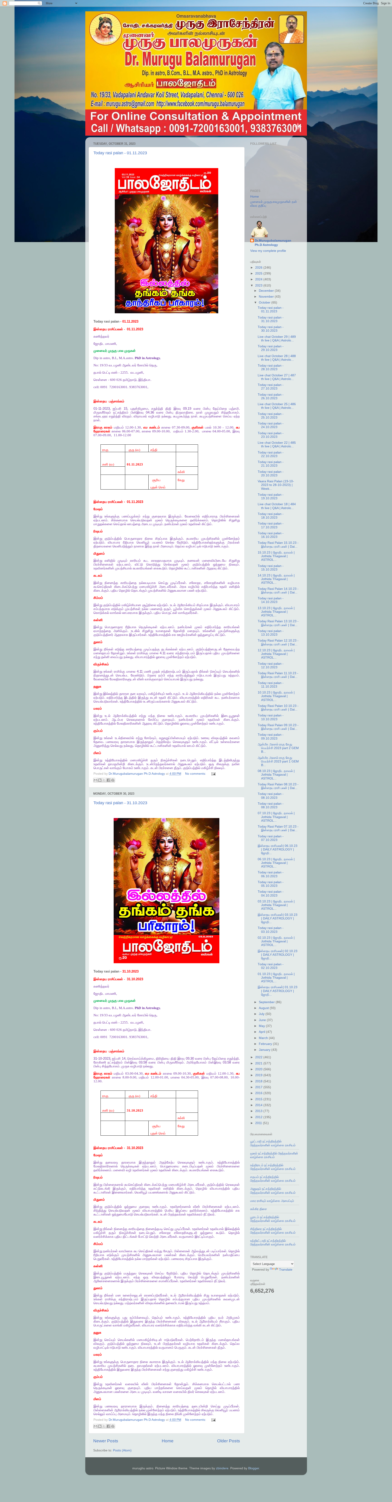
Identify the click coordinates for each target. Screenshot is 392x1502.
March (264, 1038)
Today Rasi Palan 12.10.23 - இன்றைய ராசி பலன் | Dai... (278, 642)
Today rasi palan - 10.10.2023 (271, 717)
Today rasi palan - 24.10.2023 (271, 425)
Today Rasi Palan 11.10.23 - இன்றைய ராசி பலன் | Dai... (278, 675)
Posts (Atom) (122, 1450)
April (262, 1032)
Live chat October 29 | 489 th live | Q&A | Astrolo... (277, 338)
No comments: (196, 773)
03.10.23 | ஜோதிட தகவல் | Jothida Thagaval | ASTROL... (276, 905)
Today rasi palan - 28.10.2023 (271, 367)
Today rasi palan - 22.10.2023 (271, 454)
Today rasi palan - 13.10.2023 (271, 632)
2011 (259, 1123)
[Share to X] (104, 780)
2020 (259, 1069)
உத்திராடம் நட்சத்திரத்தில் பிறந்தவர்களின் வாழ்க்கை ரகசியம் (273, 1167)
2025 (259, 273)
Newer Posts (105, 1440)
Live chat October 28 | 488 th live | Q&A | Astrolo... (277, 357)
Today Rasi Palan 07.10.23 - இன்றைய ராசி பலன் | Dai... (278, 828)
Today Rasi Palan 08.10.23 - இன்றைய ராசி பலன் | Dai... (278, 786)
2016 (259, 1093)
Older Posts (228, 1440)
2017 (259, 1087)
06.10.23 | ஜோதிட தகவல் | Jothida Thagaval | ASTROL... (276, 863)
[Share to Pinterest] (112, 780)
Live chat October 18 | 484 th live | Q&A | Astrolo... (277, 506)
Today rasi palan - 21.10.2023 (271, 463)
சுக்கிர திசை (258, 1209)
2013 (259, 1111)
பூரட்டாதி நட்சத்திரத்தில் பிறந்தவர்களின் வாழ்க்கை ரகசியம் (273, 1143)
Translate (285, 1269)
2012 (259, 1117)
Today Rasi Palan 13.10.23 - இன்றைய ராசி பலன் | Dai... (278, 623)
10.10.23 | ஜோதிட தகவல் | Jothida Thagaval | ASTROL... (276, 696)
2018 (259, 1081)
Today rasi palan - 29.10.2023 (271, 348)
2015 (259, 1099)
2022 (259, 1057)
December (267, 290)
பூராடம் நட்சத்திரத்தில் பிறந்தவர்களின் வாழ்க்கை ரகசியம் (273, 1219)
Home (168, 1440)
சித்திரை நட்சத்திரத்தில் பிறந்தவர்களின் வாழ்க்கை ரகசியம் (273, 1230)
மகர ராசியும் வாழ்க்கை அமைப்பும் (272, 1201)
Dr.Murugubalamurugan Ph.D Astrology (273, 243)
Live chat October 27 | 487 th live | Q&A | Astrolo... (277, 377)
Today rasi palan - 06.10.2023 (271, 874)
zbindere (222, 1468)
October (265, 302)
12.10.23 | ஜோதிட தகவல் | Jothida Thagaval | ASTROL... (276, 654)
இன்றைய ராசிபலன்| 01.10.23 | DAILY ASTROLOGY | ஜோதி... (277, 990)
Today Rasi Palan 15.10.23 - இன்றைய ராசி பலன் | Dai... (278, 544)
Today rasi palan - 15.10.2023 (271, 567)
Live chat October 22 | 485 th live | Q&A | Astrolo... (277, 444)
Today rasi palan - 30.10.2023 (271, 328)
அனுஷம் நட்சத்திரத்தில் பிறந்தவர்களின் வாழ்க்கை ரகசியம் (273, 1190)
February (266, 1044)
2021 (259, 1063)
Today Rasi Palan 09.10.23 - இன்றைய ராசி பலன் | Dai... (278, 726)
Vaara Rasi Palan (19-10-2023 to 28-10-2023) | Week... (276, 485)
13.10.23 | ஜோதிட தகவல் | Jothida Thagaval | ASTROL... (276, 611)
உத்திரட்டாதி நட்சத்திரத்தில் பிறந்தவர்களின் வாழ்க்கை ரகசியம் (273, 1242)
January (265, 1049)
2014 (259, 1105)
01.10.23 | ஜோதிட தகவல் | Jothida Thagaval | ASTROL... (276, 977)
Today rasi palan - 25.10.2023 (271, 415)
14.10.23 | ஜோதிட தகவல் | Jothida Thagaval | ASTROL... (276, 579)
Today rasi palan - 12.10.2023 (271, 665)
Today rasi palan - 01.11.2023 (120, 153)
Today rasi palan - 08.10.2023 (271, 795)
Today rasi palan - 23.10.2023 (271, 435)
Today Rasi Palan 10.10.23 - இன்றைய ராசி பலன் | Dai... (278, 707)
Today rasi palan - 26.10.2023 (271, 396)
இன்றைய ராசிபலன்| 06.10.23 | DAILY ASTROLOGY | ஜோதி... (277, 849)
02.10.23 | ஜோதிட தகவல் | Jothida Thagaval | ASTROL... (276, 941)
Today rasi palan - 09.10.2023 (271, 736)
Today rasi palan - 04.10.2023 (271, 893)
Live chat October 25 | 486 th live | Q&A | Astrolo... (277, 405)
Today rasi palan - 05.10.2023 (271, 883)
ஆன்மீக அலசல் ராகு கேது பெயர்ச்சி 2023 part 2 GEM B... (278, 748)
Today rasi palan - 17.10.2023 (271, 525)
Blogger (253, 1468)
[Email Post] (213, 773)
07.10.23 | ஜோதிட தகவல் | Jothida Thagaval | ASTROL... (276, 816)
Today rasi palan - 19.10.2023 (271, 496)
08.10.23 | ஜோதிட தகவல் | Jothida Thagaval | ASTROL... (276, 774)
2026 (259, 267)
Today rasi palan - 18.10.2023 (271, 515)
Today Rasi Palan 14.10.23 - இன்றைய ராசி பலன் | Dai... (278, 590)
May (262, 1026)
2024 (259, 279)
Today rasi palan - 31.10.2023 (120, 803)
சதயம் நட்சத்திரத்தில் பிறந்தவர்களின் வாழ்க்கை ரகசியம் (273, 1178)
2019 (259, 1075)
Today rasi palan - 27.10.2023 (271, 386)
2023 (259, 285)
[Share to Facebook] (108, 780)
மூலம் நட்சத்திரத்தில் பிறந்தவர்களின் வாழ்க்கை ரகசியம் (274, 1155)
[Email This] (95, 780)
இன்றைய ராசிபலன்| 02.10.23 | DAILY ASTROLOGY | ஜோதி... (277, 954)
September (267, 1002)
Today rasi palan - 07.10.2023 (271, 838)
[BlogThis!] (100, 780)
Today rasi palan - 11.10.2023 (271, 684)
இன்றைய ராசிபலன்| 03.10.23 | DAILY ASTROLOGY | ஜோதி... (277, 918)
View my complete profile (268, 250)
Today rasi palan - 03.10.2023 (271, 929)
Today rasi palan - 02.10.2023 (271, 966)
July (262, 1014)
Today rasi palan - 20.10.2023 (271, 473)
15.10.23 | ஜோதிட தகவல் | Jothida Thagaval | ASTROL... (276, 556)
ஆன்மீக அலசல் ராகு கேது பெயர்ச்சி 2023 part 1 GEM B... (278, 761)
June (263, 1020)
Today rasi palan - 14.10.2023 (271, 600)
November (267, 296)
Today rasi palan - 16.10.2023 (271, 535)
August (264, 1008)
